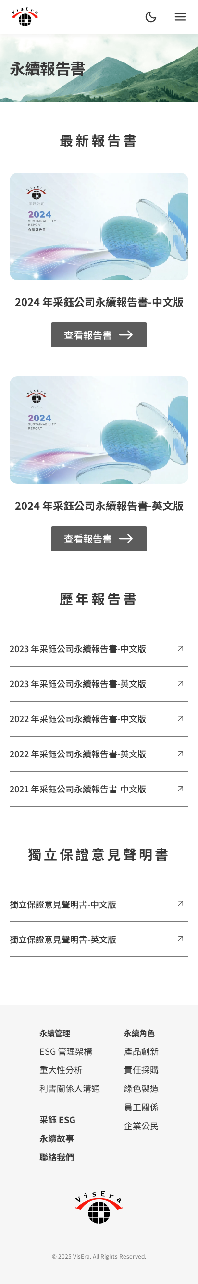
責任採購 (141, 1069)
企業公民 (141, 1125)
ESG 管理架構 (65, 1051)
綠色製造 (141, 1088)
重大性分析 (61, 1069)
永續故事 (56, 1138)
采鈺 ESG (57, 1119)
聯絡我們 (56, 1156)
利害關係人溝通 (69, 1088)
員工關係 (141, 1106)
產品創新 (141, 1051)
